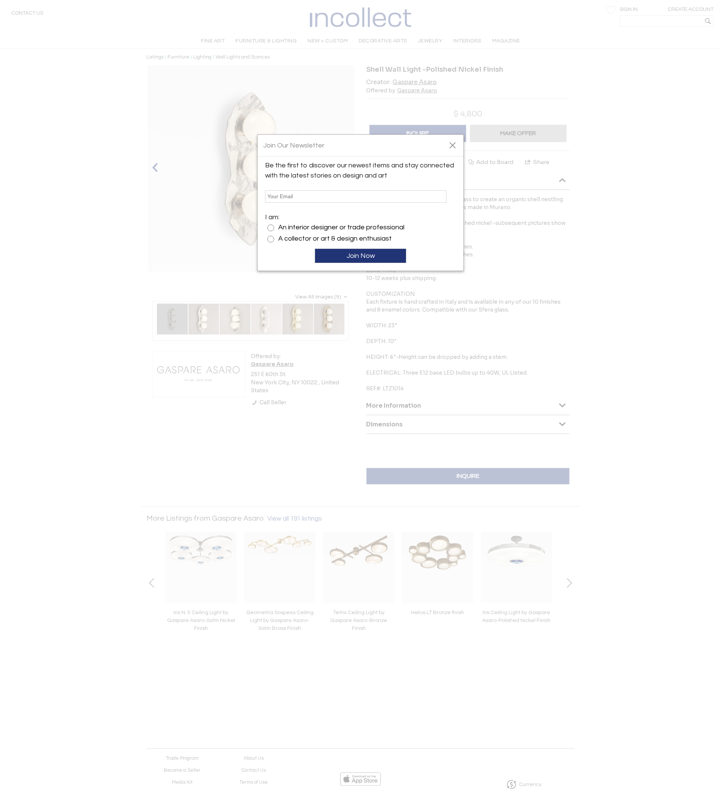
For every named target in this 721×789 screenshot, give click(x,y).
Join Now (361, 255)
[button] (452, 145)
